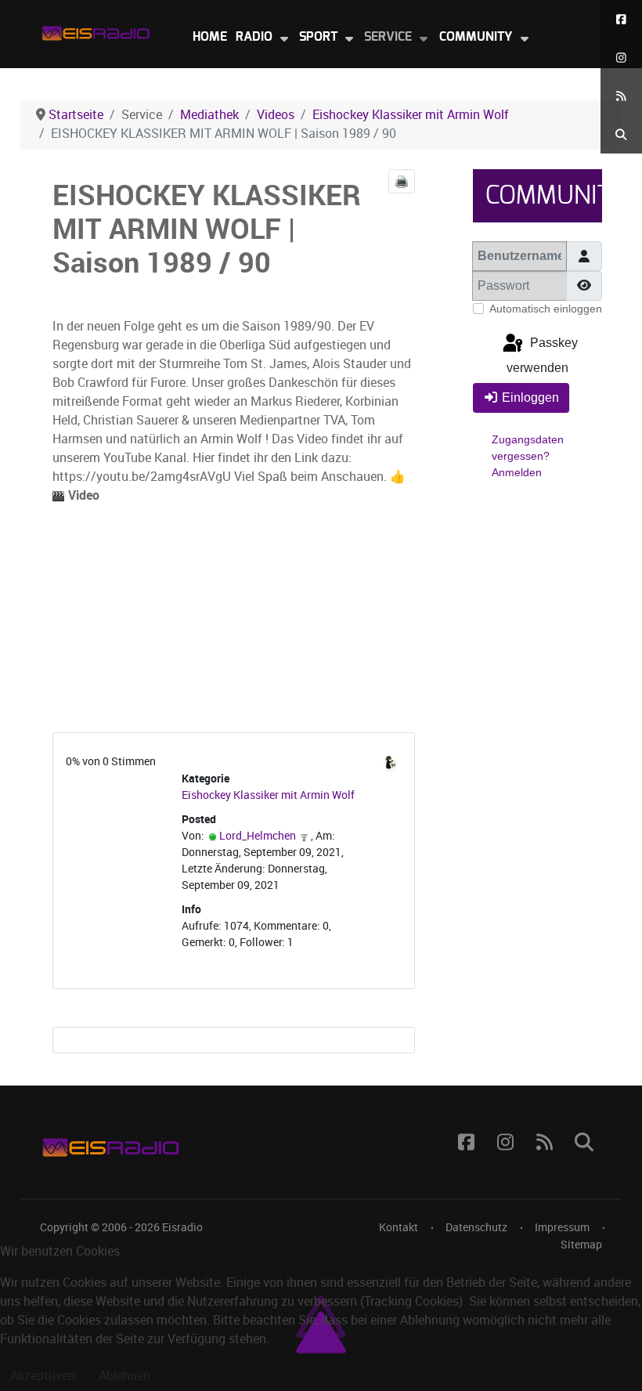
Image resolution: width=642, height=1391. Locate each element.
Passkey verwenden (542, 355)
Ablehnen (124, 1375)
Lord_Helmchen (257, 836)
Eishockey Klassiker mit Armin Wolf (268, 795)
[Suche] (621, 134)
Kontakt (398, 1227)
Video (82, 495)
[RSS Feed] (621, 96)
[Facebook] (621, 19)
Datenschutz (476, 1227)
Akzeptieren (42, 1375)
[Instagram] (621, 57)
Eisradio (182, 1227)
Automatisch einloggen (545, 308)
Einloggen (530, 397)
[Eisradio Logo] (95, 30)
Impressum (562, 1227)
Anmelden (517, 472)
